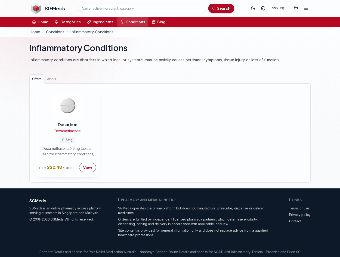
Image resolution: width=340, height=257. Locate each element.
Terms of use (299, 208)
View (87, 167)
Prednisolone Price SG (283, 252)
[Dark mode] (253, 8)
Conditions (135, 22)
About (51, 79)
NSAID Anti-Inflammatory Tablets (238, 252)
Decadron (67, 124)
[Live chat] (263, 8)
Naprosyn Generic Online (159, 252)
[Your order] (295, 8)
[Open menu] (306, 8)
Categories (70, 22)
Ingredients (103, 22)
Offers (37, 79)
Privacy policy (300, 215)
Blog (161, 22)
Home (43, 22)
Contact (295, 221)
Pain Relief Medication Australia (112, 252)
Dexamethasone (67, 131)
